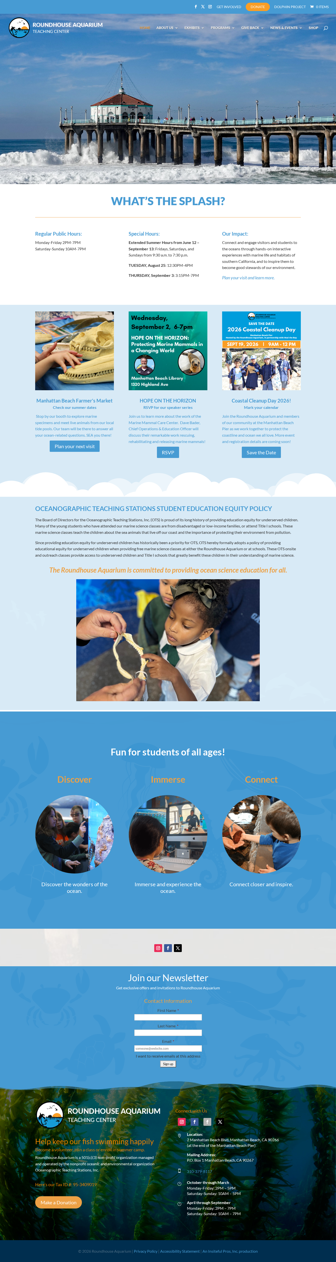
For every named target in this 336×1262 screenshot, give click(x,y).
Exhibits (192, 28)
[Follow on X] (178, 948)
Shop (313, 28)
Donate (258, 7)
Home (145, 28)
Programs (220, 28)
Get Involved (229, 7)
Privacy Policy (145, 1251)
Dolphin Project (290, 7)
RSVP (168, 452)
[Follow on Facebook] (168, 948)
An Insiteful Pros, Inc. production (230, 1251)
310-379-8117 (199, 1171)
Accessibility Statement (180, 1251)
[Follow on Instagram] (158, 948)
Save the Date (261, 452)
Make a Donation (58, 1202)
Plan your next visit (75, 446)
